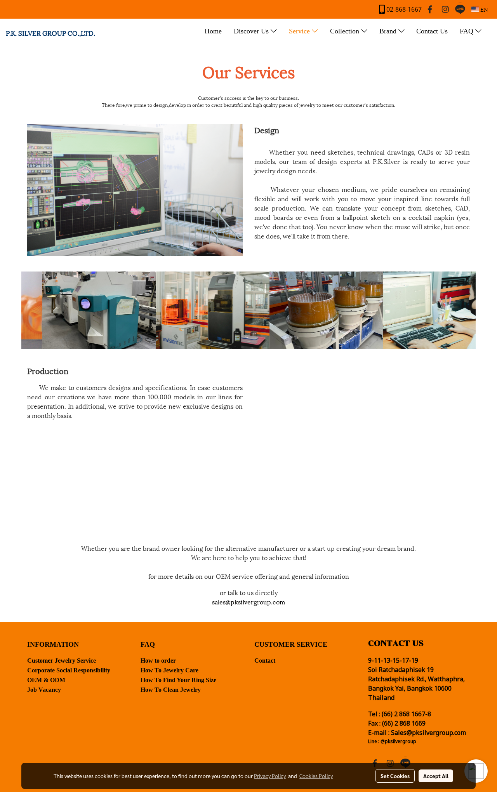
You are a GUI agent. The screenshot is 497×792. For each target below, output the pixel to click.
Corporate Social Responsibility (68, 670)
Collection (345, 31)
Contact (264, 660)
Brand (388, 31)
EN (483, 9)
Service (300, 31)
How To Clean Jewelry (171, 689)
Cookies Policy (316, 775)
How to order (158, 660)
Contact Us (432, 31)
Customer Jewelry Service (61, 660)
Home (213, 31)
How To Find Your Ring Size (178, 680)
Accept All (435, 775)
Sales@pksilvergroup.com (428, 733)
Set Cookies (395, 775)
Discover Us (252, 31)
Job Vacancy (44, 689)
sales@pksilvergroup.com (248, 601)
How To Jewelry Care (169, 670)
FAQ (467, 31)
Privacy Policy (270, 775)
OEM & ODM (46, 680)
